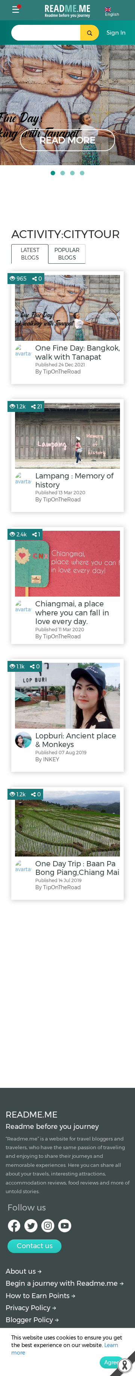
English (112, 14)
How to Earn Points (38, 1296)
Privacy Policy (29, 1308)
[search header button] (89, 33)
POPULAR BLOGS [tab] (67, 254)
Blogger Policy (30, 1320)
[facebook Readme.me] (14, 1228)
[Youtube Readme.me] (64, 1228)
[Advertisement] (67, 992)
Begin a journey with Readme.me (63, 1283)
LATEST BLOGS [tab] (30, 254)
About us (22, 1271)
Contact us (34, 1246)
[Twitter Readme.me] (31, 1228)
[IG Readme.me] (47, 1228)
